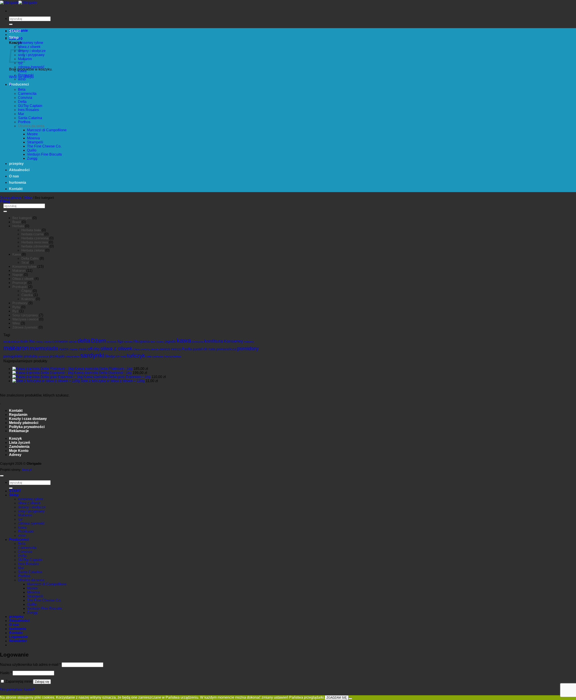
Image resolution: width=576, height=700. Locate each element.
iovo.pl (27, 469)
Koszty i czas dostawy (28, 419)
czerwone (60, 341)
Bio (32, 341)
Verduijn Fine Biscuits (44, 154)
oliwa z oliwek (29, 47)
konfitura (213, 341)
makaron (16, 348)
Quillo (31, 150)
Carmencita (27, 93)
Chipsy (26, 291)
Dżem (98, 340)
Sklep (14, 37)
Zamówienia (19, 447)
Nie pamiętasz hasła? (17, 689)
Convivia (25, 98)
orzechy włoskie (150, 349)
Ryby (16, 307)
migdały (74, 349)
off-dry (94, 349)
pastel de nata (204, 349)
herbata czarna (32, 234)
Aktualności (19, 170)
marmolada (44, 348)
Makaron (18, 270)
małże (64, 349)
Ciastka (27, 295)
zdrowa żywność (31, 67)
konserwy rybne (30, 43)
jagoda (170, 341)
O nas (14, 176)
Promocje (19, 283)
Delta (22, 102)
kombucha (197, 341)
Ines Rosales (28, 110)
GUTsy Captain (30, 106)
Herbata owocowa (34, 242)
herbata (128, 341)
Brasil (16, 222)
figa (120, 341)
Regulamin (18, 415)
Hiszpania (141, 341)
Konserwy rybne (24, 266)
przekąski (57, 356)
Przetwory (19, 303)
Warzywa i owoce (25, 319)
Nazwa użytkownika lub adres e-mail (30, 664)
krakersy (249, 341)
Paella (187, 349)
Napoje (17, 274)
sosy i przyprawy (31, 55)
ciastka (48, 341)
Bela (21, 89)
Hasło (6, 673)
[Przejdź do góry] (2, 475)
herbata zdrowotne (35, 246)
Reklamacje (19, 431)
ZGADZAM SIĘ (336, 697)
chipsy (39, 341)
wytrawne (158, 356)
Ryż (15, 311)
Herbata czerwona (34, 238)
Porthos (24, 122)
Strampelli (35, 142)
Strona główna (10, 197)
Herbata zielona (32, 250)
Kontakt (15, 189)
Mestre (32, 134)
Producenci (19, 84)
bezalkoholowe (11, 341)
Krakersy (28, 299)
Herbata (18, 226)
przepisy (16, 163)
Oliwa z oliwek (23, 279)
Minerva (33, 138)
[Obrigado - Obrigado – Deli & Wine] (18, 3)
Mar (21, 114)
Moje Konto (19, 451)
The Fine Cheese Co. (44, 146)
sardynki (92, 355)
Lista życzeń (19, 442)
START (15, 31)
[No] (350, 698)
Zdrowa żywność (25, 327)
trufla (123, 356)
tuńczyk (136, 356)
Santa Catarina (30, 118)
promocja (43, 356)
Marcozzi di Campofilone (47, 130)
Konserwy (233, 341)
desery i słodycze (32, 51)
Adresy (15, 455)
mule (83, 349)
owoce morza (170, 349)
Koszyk (15, 438)
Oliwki (136, 349)
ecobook (112, 341)
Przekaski (26, 75)
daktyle (73, 341)
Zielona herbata (172, 356)
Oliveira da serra (31, 126)
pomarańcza (226, 349)
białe (24, 341)
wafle (149, 356)
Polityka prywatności (27, 427)
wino (22, 79)
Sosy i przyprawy (25, 315)
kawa (22, 71)
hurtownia (17, 182)
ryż (20, 63)
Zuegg (32, 158)
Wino (16, 323)
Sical (25, 262)
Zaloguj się (42, 681)
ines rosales (157, 341)
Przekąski (19, 287)
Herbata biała (31, 230)
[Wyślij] (11, 24)
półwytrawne (72, 356)
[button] (5, 201)
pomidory (248, 348)
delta (84, 340)
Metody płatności (23, 423)
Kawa (16, 254)
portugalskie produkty (20, 356)
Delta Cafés (30, 258)
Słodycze (112, 356)
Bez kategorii (22, 218)
